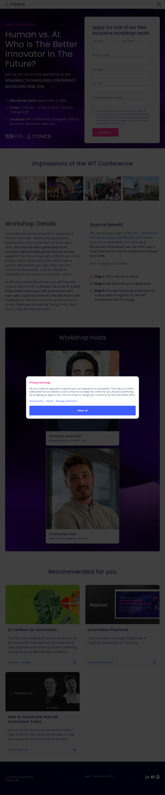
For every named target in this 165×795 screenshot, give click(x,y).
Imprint (49, 401)
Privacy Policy (36, 401)
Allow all (82, 410)
